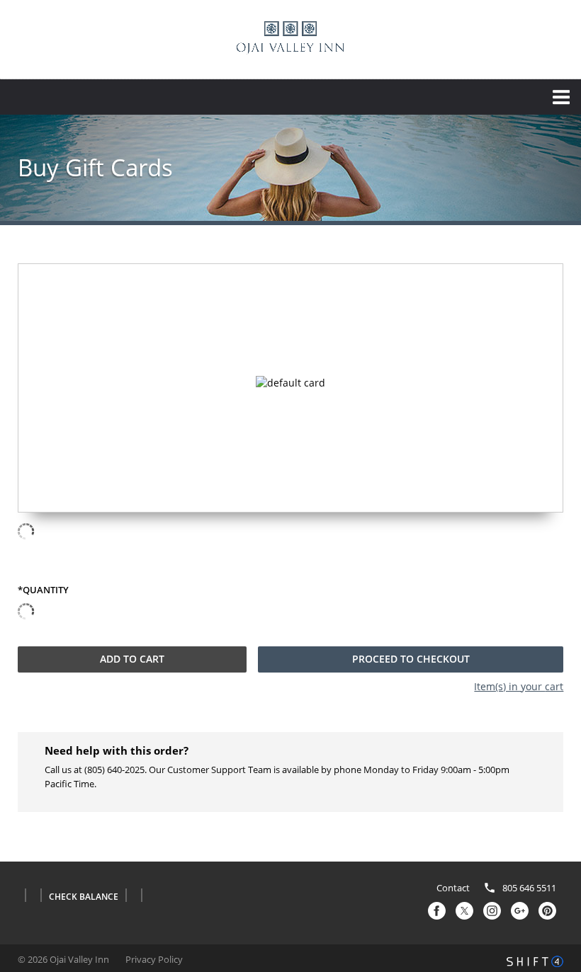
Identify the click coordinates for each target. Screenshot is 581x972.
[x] (464, 911)
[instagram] (492, 911)
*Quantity (43, 590)
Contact (453, 888)
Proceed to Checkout (411, 658)
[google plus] (520, 911)
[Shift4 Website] (535, 961)
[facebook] (437, 911)
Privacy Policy (154, 959)
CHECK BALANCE (83, 897)
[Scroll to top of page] (554, 822)
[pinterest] (547, 911)
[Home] (290, 38)
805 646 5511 (529, 888)
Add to (132, 658)
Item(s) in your (518, 686)
